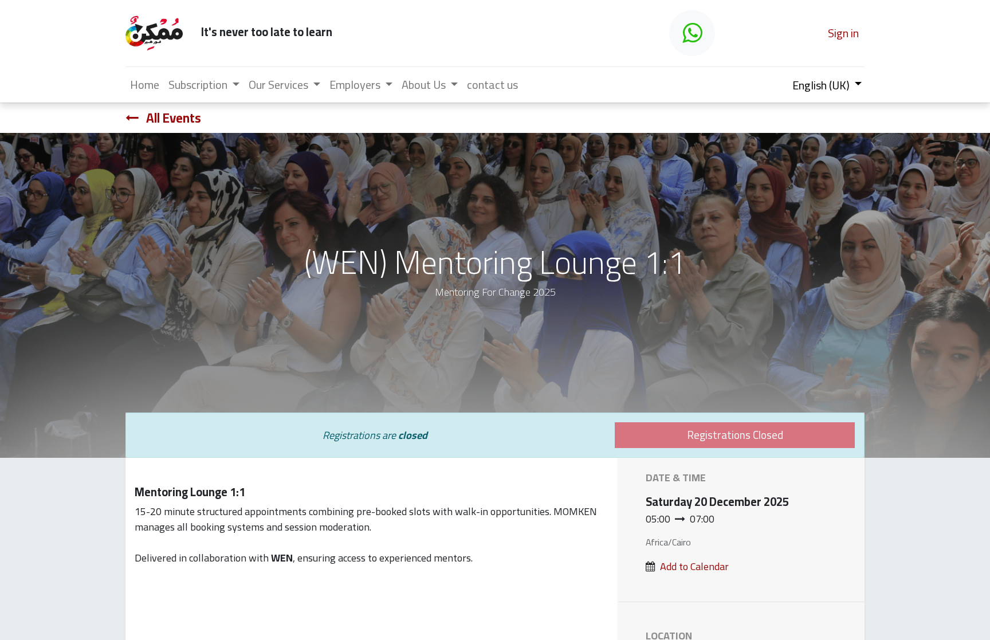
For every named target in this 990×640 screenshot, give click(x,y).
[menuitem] (144, 85)
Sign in (843, 33)
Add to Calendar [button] (694, 566)
